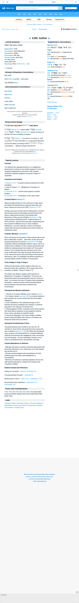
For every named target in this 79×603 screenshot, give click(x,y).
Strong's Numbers (37, 403)
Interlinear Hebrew (23, 403)
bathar (10, 79)
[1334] (2, 274)
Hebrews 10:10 (20, 331)
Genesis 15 (21, 199)
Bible (3, 29)
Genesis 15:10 (16, 130)
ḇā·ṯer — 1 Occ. (52, 119)
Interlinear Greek (10, 403)
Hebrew (12, 29)
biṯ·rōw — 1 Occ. (52, 117)
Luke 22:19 (24, 379)
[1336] (76, 274)
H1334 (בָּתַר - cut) (23, 64)
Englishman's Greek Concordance (16, 405)
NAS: (48, 52)
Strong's (8, 29)
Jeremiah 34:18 (11, 191)
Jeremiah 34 (23, 234)
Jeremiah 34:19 (25, 132)
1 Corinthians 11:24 (35, 379)
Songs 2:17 (18, 138)
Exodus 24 (32, 371)
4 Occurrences (52, 102)
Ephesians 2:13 (32, 382)
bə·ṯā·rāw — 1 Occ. (53, 113)
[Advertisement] (39, 446)
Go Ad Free (3, 594)
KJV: (48, 56)
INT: (48, 59)
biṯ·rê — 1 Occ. (52, 115)
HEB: (48, 47)
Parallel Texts (19, 407)
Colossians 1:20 (10, 384)
